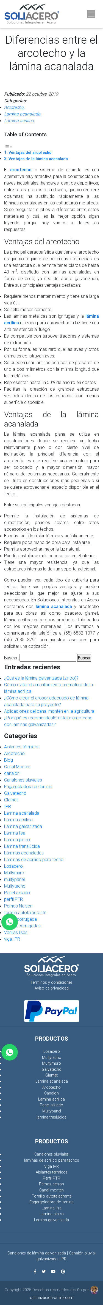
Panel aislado (17, 892)
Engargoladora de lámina (28, 786)
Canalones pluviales (23, 780)
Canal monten (51, 1190)
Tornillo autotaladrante (51, 1196)
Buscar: (11, 658)
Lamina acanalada (21, 813)
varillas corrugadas (22, 925)
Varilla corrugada (20, 919)
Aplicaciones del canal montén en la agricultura (49, 711)
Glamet (11, 800)
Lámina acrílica (18, 819)
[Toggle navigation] (91, 14)
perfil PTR (13, 899)
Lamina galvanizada (51, 1219)
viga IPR (12, 939)
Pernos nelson (51, 1184)
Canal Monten (17, 766)
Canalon (51, 1093)
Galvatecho (15, 793)
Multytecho (15, 886)
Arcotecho (14, 753)
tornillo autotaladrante (25, 912)
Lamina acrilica (51, 1099)
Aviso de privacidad (52, 988)
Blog (8, 760)
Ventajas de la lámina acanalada (38, 158)
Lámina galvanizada (23, 826)
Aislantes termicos (52, 1172)
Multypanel (51, 1111)
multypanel (14, 879)
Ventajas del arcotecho (30, 152)
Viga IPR (51, 1166)
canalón (12, 773)
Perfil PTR (51, 1178)
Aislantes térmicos (22, 746)
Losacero (13, 866)
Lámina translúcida (22, 846)
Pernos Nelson (18, 906)
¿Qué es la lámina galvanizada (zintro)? (41, 678)
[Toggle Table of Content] (8, 146)
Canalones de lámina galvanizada (36, 1253)
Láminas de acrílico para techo (33, 859)
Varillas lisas (15, 932)
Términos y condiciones (51, 982)
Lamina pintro (52, 1213)
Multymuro (14, 872)
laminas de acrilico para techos (51, 1160)
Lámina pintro (17, 839)
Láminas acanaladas (24, 853)
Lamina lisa (14, 833)
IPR (7, 806)
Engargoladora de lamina (51, 1201)
